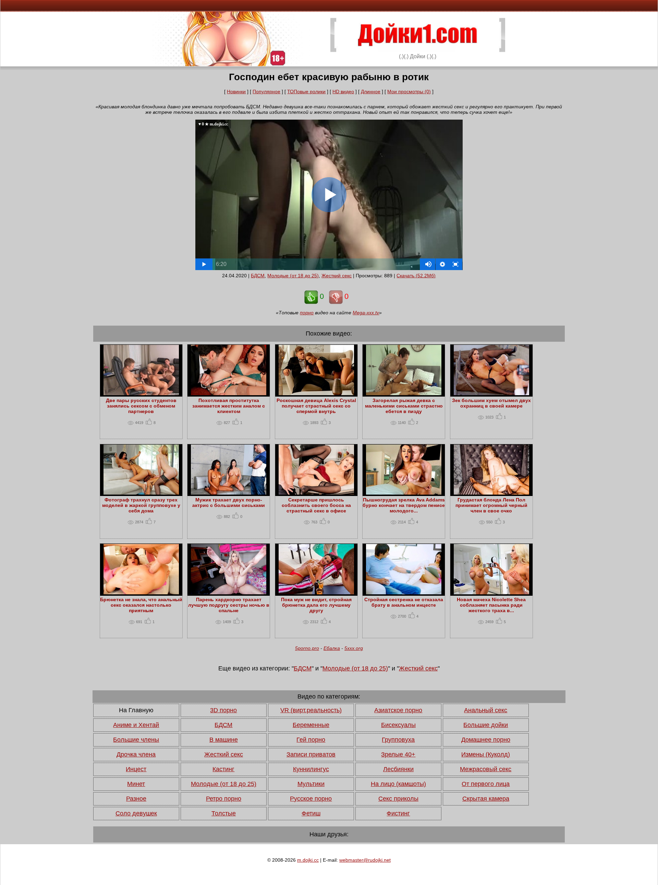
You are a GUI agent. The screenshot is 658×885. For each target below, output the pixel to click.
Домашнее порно (485, 739)
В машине (223, 739)
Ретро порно (223, 798)
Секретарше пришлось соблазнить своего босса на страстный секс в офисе (316, 505)
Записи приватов (311, 754)
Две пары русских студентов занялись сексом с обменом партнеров (141, 406)
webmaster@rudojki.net (365, 860)
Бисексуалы (398, 725)
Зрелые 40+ (398, 754)
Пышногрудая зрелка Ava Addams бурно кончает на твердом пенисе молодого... (404, 505)
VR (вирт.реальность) (311, 710)
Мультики (311, 783)
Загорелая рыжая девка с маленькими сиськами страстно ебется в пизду (404, 406)
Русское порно (311, 798)
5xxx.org (353, 648)
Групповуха (398, 739)
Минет (136, 783)
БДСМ (258, 275)
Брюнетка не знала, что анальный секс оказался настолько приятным (141, 605)
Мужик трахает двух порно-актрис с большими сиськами (228, 502)
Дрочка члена (136, 754)
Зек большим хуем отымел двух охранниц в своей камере (491, 403)
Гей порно (310, 739)
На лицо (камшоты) (398, 783)
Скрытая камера (485, 798)
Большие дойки (485, 725)
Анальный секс (485, 710)
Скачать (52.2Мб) (416, 275)
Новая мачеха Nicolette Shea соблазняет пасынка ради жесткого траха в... (491, 605)
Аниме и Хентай (136, 725)
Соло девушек (136, 813)
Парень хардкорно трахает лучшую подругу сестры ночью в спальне (228, 605)
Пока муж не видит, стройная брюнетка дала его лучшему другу (316, 605)
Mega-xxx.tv (366, 312)
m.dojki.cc (308, 860)
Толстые (223, 813)
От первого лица (486, 783)
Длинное (370, 91)
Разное (136, 798)
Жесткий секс (336, 275)
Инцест (136, 769)
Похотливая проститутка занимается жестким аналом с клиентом (228, 406)
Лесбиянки (398, 769)
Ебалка (332, 648)
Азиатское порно (398, 710)
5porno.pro (307, 648)
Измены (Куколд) (485, 754)
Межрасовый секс (485, 769)
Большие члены (136, 739)
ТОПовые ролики (306, 91)
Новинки (236, 91)
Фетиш (311, 813)
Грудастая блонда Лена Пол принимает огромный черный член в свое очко (491, 505)
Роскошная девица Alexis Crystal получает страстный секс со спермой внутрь (316, 406)
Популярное (266, 91)
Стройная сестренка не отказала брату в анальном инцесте (403, 602)
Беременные (311, 725)
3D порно (223, 710)
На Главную (136, 710)
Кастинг (223, 769)
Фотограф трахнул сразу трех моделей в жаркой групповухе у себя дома (141, 505)
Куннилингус (311, 769)
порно (307, 312)
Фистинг (398, 813)
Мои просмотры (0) (409, 91)
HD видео (343, 91)
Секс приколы (398, 798)
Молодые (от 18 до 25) (293, 275)
